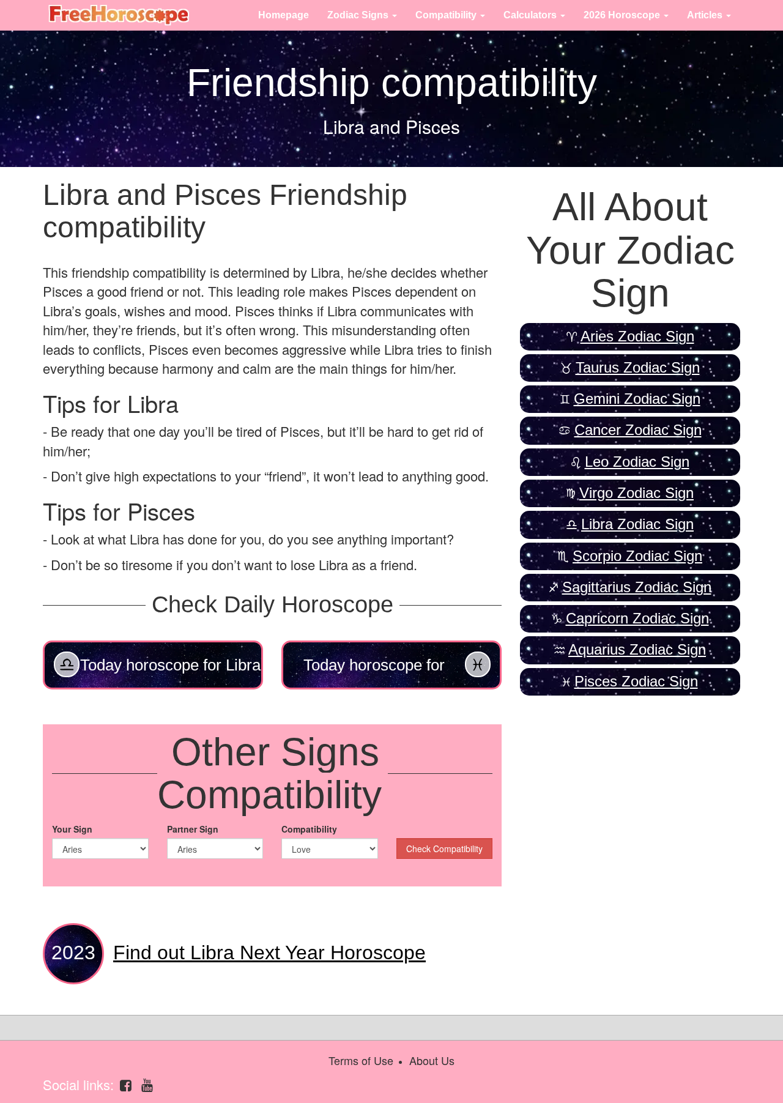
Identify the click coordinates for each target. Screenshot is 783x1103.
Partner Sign (192, 829)
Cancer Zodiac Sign (638, 430)
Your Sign (72, 829)
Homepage (283, 15)
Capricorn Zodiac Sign (637, 618)
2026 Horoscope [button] (623, 15)
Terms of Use (360, 1060)
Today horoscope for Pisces (374, 672)
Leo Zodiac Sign (637, 461)
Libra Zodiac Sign (637, 524)
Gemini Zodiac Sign (637, 398)
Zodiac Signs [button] (359, 15)
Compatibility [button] (447, 15)
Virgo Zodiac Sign (636, 493)
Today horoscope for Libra (170, 665)
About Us (432, 1060)
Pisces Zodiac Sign (636, 681)
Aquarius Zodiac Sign (637, 649)
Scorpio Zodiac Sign (637, 556)
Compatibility (309, 829)
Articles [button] (706, 15)
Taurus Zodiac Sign (638, 367)
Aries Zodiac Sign (637, 336)
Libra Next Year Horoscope (269, 952)
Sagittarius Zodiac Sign (636, 587)
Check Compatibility (444, 848)
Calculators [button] (531, 15)
